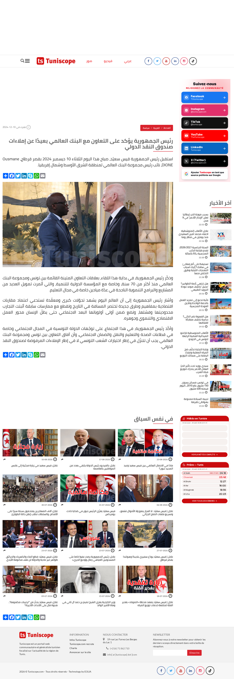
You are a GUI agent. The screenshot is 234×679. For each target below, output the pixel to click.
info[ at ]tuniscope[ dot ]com (122, 654)
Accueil (167, 128)
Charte (73, 648)
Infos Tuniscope (78, 639)
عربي (128, 61)
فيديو (108, 61)
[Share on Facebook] (120, 459)
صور (89, 61)
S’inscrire (194, 652)
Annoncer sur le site (80, 652)
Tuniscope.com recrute (82, 643)
